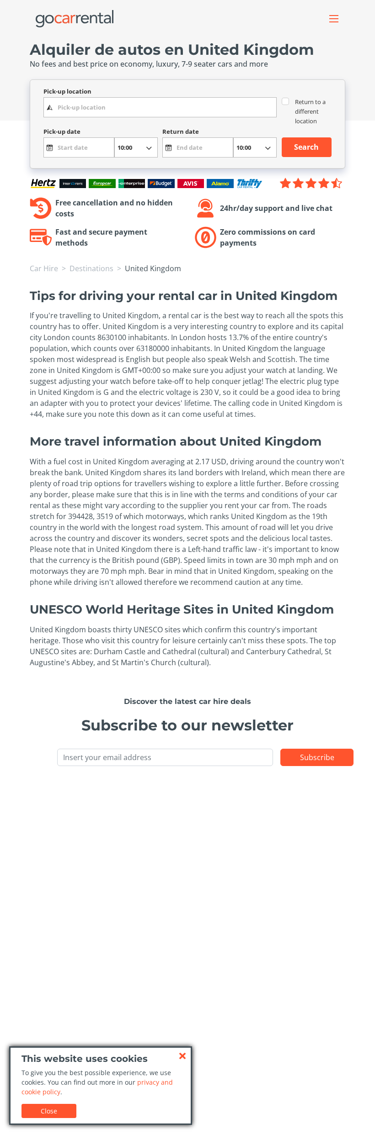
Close (49, 1111)
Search (306, 147)
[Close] (182, 1056)
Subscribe (317, 757)
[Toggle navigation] (333, 18)
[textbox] (160, 107)
